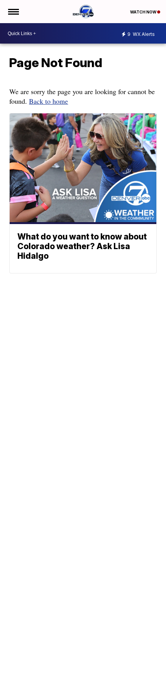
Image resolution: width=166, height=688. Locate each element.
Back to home (48, 101)
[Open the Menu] (13, 11)
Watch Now (143, 12)
